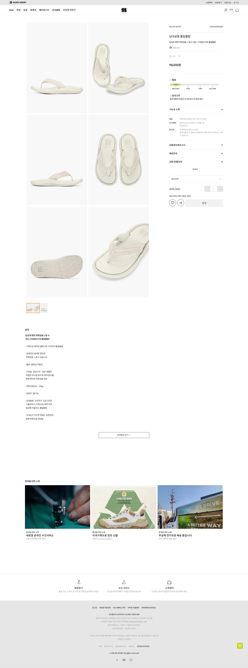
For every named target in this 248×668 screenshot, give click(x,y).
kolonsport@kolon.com (137, 622)
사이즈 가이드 (174, 189)
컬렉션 (33, 10)
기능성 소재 (174, 109)
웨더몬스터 (44, 10)
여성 (19, 10)
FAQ (100, 646)
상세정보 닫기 (123, 435)
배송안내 (173, 153)
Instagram (131, 660)
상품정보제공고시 (177, 145)
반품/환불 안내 (120, 646)
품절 (204, 203)
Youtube (124, 660)
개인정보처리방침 (143, 646)
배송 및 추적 (108, 646)
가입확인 (127, 639)
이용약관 (131, 646)
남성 (25, 10)
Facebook (117, 660)
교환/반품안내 (175, 161)
